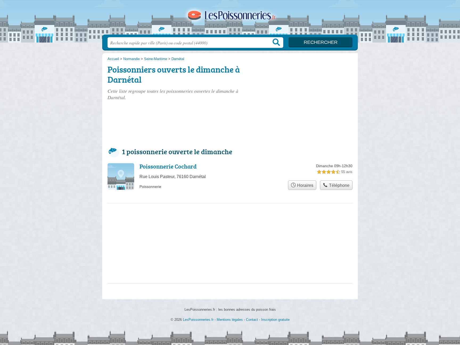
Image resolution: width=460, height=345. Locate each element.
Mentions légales (230, 320)
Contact (252, 320)
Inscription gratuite (275, 320)
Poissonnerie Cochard (168, 166)
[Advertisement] (313, 93)
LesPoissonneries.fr (230, 19)
